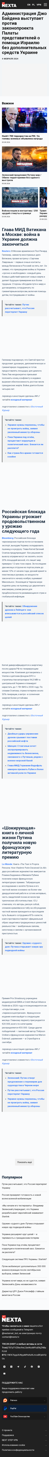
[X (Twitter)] (11, 1366)
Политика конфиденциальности (18, 1450)
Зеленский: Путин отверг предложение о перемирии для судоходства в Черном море (25, 1081)
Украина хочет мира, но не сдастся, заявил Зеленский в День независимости (23, 1282)
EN (28, 4)
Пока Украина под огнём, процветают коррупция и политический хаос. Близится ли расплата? (23, 1249)
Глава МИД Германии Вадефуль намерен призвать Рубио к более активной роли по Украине (26, 769)
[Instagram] (38, 1366)
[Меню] (45, 4)
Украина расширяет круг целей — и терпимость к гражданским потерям (20, 1236)
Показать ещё (24, 1162)
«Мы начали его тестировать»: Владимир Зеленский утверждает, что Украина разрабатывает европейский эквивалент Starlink (22, 1211)
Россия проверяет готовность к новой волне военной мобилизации (21, 1197)
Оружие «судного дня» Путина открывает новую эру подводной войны (24, 947)
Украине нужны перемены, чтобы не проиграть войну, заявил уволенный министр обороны (26, 428)
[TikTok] (25, 1366)
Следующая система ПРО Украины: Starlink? (24, 1259)
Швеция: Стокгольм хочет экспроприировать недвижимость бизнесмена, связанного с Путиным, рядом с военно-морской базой (25, 753)
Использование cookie (13, 1445)
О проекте (7, 1430)
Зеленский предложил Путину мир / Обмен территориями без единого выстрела (21, 178)
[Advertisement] (24, 80)
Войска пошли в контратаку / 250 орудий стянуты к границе (20, 212)
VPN (39, 4)
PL (33, 4)
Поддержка (8, 1435)
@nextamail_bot (10, 1333)
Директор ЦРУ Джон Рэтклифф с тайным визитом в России (23, 1293)
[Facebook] (31, 1366)
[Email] (4, 1373)
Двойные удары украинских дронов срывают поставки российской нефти (23, 737)
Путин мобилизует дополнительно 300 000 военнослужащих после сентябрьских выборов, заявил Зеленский (24, 1270)
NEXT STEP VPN (10, 1440)
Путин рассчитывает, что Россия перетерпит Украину (19, 308)
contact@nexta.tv (10, 1337)
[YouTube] (4, 1366)
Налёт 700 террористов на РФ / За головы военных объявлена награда (22, 137)
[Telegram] (18, 1366)
